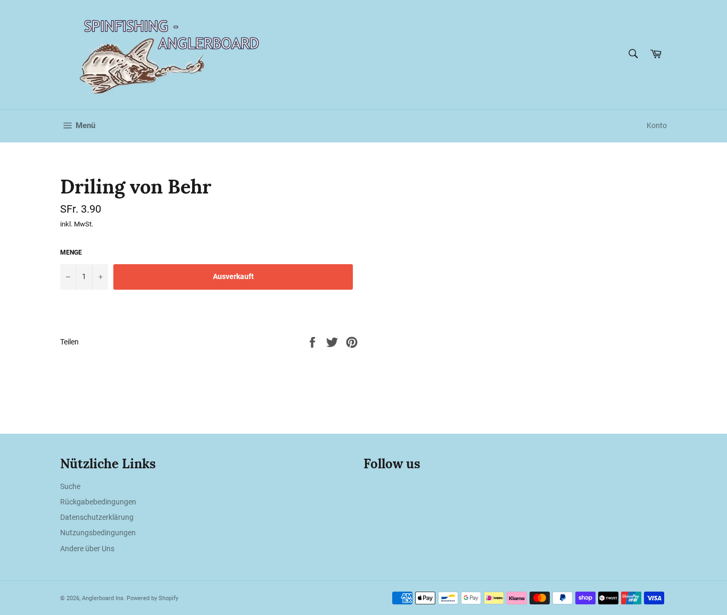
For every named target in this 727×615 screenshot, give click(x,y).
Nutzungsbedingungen (98, 532)
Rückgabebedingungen (98, 502)
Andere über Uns (87, 548)
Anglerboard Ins (102, 598)
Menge (71, 252)
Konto (657, 125)
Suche (70, 486)
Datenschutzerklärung (97, 517)
